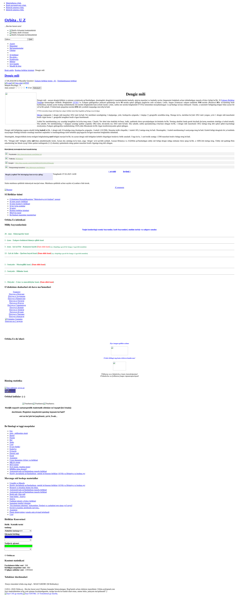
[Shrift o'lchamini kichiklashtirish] (23, 35)
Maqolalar (14, 46)
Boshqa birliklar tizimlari (24, 70)
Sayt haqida (14, 64)
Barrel (12, 435)
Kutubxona (14, 59)
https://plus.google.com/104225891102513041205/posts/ (34, 163)
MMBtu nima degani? (18, 469)
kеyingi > (127, 171)
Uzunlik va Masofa (17, 483)
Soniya (12, 499)
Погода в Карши (17, 307)
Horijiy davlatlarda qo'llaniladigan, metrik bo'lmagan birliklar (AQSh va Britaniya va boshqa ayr (47, 473)
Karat (12, 456)
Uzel (11, 444)
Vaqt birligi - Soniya (17, 496)
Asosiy (12, 44)
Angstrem (13, 458)
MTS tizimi (14, 465)
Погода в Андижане (16, 296)
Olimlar (13, 50)
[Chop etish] (17, 83)
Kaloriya (13, 449)
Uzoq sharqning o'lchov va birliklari (24, 460)
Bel (11, 440)
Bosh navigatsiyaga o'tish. (16, 5)
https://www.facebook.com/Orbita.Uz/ (29, 154)
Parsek (12, 438)
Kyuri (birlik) (15, 447)
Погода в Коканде (16, 316)
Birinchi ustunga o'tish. (15, 7)
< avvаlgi (112, 171)
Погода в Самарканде (16, 305)
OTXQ (76, 102)
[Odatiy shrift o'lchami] (19, 33)
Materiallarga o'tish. (13, 3)
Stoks (12, 442)
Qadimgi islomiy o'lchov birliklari (23, 501)
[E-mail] (8, 83)
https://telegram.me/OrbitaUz (35, 168)
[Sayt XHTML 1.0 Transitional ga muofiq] (40, 594)
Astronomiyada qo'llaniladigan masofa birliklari (28, 471)
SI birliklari (14, 55)
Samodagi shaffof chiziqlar (20, 503)
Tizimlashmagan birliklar (67, 81)
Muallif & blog (15, 66)
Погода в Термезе (16, 310)
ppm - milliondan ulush (19, 433)
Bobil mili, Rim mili (17, 494)
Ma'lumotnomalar (16, 48)
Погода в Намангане (16, 299)
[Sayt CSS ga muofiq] (14, 594)
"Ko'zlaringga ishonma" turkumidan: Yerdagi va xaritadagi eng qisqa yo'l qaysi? (41, 505)
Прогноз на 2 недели (14, 321)
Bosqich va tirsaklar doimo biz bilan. (24, 488)
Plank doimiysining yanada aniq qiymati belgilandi (29, 512)
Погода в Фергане (16, 294)
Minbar (12, 62)
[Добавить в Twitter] (7, 178)
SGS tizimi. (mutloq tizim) (20, 467)
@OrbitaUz (19, 159)
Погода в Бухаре (17, 312)
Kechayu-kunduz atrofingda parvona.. (24, 508)
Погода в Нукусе (16, 303)
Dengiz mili (12, 75)
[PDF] (26, 83)
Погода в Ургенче (16, 301)
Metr (39, 115)
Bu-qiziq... (14, 57)
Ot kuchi (13, 451)
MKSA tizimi (15, 462)
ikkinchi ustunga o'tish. (15, 10)
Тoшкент (16, 292)
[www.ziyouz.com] (119, 351)
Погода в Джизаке (16, 314)
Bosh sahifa (9, 70)
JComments (119, 187)
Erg (11, 431)
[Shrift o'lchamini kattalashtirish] (23, 30)
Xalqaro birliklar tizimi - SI (45, 81)
